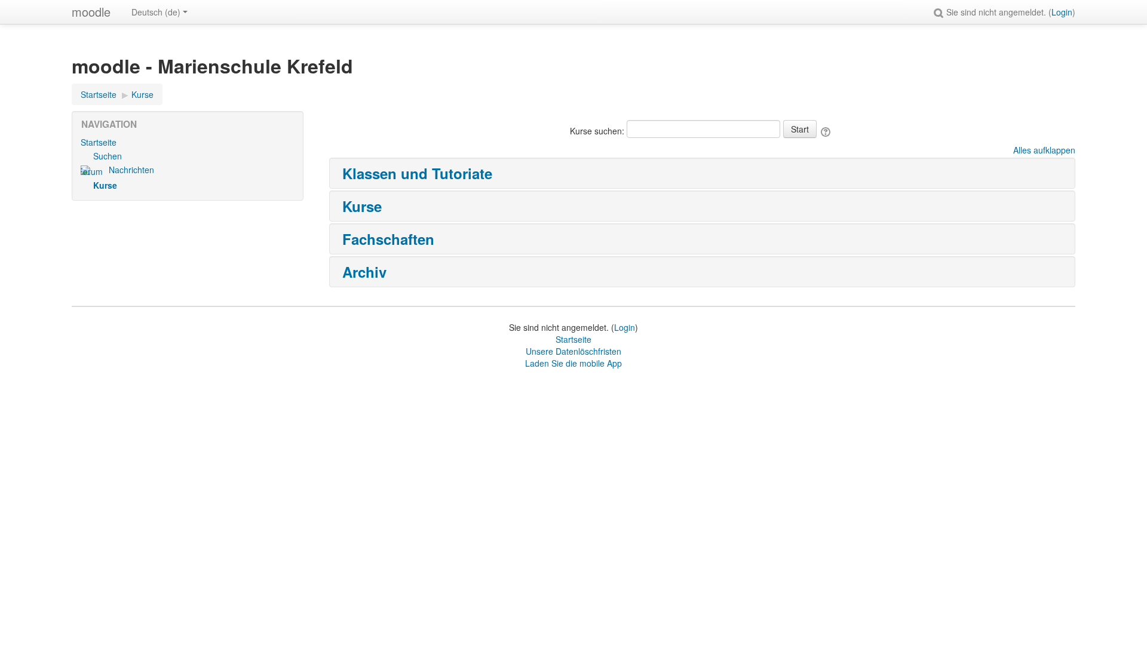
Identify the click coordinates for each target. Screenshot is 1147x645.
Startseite (98, 142)
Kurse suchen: (598, 131)
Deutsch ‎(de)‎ (155, 12)
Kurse (362, 206)
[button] (940, 12)
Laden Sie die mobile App (573, 363)
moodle (91, 11)
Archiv (364, 272)
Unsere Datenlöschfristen (573, 351)
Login (1061, 12)
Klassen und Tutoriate (417, 173)
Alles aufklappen (1044, 150)
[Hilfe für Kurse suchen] (826, 131)
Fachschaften (388, 239)
